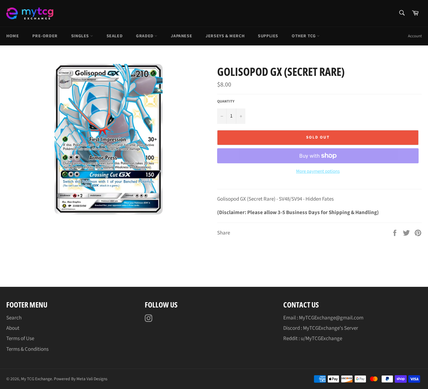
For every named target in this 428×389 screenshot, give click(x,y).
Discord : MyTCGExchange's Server (320, 328)
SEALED (115, 36)
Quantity (225, 101)
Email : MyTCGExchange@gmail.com (323, 318)
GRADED (145, 36)
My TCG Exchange (36, 379)
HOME (12, 36)
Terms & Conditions (27, 349)
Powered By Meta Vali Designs (80, 379)
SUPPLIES (268, 36)
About (12, 328)
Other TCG (304, 36)
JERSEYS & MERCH (225, 36)
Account (415, 36)
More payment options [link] (318, 171)
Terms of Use (20, 338)
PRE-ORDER (44, 36)
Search (14, 318)
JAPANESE (181, 36)
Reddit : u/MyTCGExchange (312, 338)
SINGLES (80, 36)
